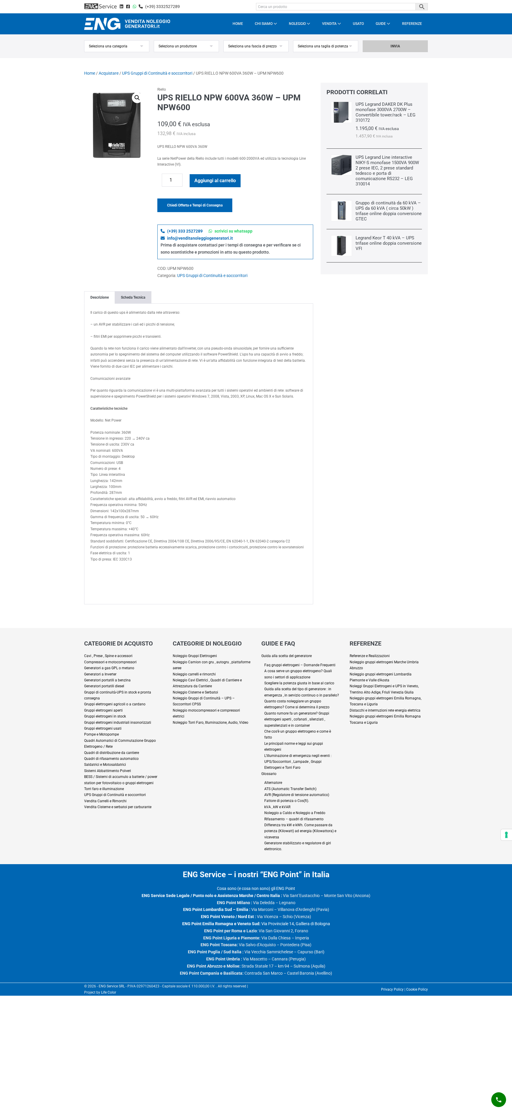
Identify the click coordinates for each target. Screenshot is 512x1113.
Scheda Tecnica (133, 297)
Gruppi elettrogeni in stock (105, 716)
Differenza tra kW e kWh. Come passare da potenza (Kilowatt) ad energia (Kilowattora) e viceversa (300, 831)
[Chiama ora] (498, 1099)
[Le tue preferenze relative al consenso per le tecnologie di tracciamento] (506, 834)
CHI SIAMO (264, 24)
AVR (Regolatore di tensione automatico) (296, 795)
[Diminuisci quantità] (159, 181)
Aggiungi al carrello (215, 180)
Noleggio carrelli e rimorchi (194, 674)
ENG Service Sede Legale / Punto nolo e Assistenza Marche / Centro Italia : (212, 895)
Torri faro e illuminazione (104, 789)
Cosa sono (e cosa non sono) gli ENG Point (256, 888)
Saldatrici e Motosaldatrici (105, 765)
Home (89, 73)
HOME (238, 24)
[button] (137, 97)
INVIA (395, 46)
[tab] (99, 297)
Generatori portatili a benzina (107, 680)
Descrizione (99, 297)
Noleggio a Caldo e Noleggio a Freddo (294, 813)
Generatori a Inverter (100, 674)
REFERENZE (412, 24)
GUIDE (381, 24)
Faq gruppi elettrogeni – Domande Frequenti (299, 665)
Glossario (268, 774)
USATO (358, 24)
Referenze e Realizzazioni (370, 656)
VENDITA (329, 24)
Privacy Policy (392, 989)
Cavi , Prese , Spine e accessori (108, 656)
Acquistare (109, 73)
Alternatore (273, 783)
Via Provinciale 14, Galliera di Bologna (256, 923)
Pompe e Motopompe (101, 734)
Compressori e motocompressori (110, 662)
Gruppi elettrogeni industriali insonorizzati (117, 722)
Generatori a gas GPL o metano (109, 668)
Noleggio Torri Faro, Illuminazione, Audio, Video (210, 722)
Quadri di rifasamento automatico (111, 759)
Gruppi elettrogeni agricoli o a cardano (114, 704)
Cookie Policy (417, 989)
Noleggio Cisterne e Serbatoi (195, 692)
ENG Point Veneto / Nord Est (227, 916)
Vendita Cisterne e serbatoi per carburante (117, 807)
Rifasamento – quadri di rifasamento (294, 819)
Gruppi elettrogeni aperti (103, 710)
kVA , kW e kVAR (277, 807)
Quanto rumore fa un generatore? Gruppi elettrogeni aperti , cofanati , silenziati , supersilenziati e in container (296, 719)
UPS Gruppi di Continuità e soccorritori (157, 73)
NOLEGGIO (298, 24)
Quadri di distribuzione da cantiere (111, 753)
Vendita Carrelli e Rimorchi (105, 801)
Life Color (108, 992)
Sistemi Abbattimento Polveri (107, 771)
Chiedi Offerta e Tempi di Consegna (195, 205)
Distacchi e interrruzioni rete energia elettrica (385, 710)
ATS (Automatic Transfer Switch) (290, 789)
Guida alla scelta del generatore (286, 656)
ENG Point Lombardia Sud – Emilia (215, 909)
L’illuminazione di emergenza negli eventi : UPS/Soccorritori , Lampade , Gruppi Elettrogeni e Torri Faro (298, 762)
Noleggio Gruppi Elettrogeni (195, 656)
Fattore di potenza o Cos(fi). (286, 801)
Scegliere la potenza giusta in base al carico (299, 683)
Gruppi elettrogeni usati (102, 728)
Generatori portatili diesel (104, 686)
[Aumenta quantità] (186, 181)
